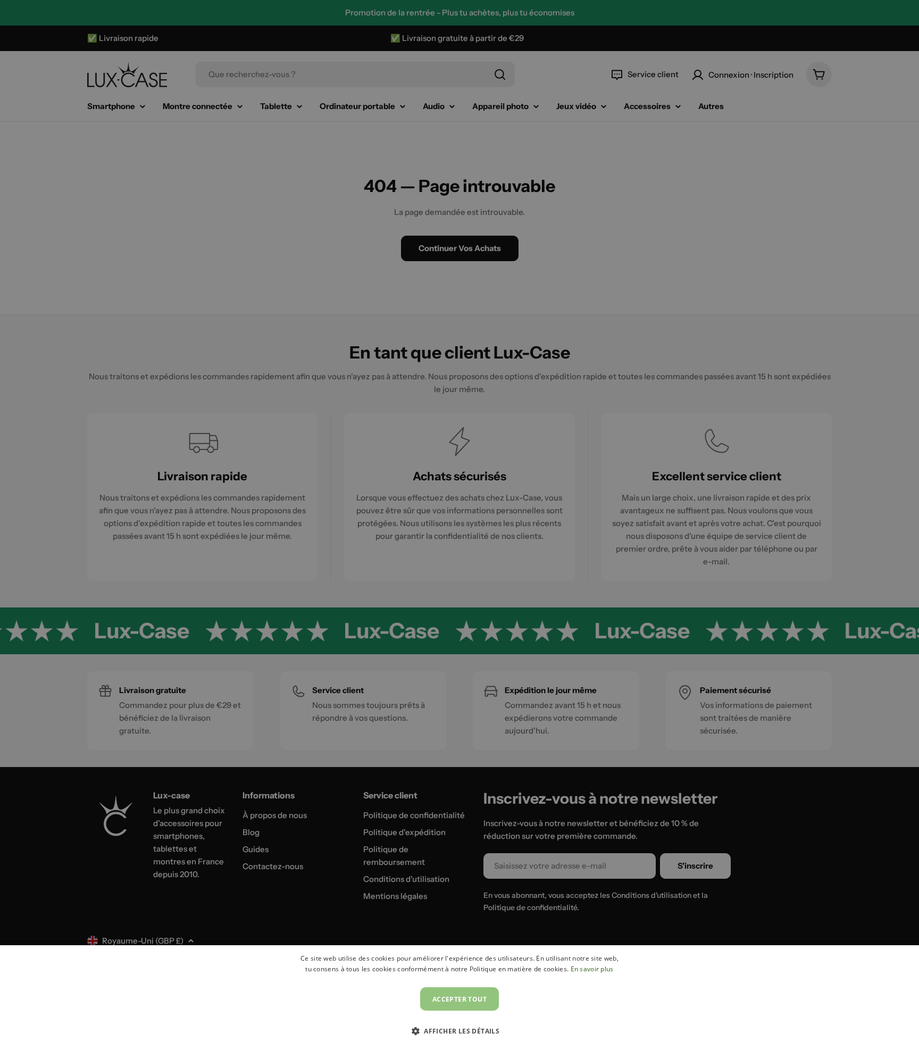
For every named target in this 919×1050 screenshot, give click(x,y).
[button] (459, 1030)
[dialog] (459, 997)
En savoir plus (592, 968)
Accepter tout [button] (459, 999)
